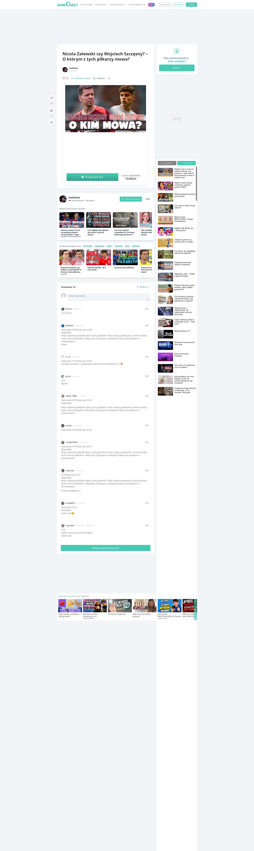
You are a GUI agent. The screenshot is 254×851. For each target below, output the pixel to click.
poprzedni (167, 163)
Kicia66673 (70, 503)
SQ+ (151, 5)
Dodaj (191, 5)
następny (187, 163)
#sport (109, 246)
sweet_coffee (71, 396)
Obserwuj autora (132, 199)
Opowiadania (137, 5)
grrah (68, 376)
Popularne (86, 5)
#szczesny (118, 246)
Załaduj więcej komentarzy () (105, 548)
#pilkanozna (99, 246)
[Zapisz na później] (109, 78)
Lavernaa (70, 470)
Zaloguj (178, 5)
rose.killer (70, 525)
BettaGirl (70, 325)
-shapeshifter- (72, 442)
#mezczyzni (88, 246)
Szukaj (166, 5)
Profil (148, 199)
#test (127, 246)
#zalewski (135, 246)
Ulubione (101, 78)
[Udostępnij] (51, 122)
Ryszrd (69, 309)
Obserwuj (82, 78)
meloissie (73, 68)
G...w (68, 356)
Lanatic (69, 425)
